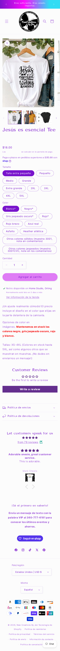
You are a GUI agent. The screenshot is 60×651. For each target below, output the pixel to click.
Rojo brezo (12, 223)
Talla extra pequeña (18, 173)
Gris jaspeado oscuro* (20, 216)
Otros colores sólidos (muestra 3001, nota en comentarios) (29, 239)
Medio (10, 180)
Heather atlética (33, 231)
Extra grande (14, 188)
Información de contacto (41, 639)
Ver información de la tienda (22, 297)
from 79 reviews (28, 442)
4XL (8, 195)
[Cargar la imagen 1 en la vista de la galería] (15, 117)
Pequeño (45, 173)
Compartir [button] (12, 139)
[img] (30, 437)
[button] (6, 21)
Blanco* (11, 208)
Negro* (28, 208)
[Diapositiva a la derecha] (56, 118)
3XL (46, 188)
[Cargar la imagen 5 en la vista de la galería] (45, 117)
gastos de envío (13, 152)
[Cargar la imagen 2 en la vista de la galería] (29, 117)
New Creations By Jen (27, 625)
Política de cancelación (31, 644)
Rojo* (45, 216)
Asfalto (10, 231)
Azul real (33, 223)
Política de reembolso (35, 629)
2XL (33, 188)
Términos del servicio (44, 634)
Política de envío (18, 639)
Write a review (30, 389)
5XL (22, 195)
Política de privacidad (19, 634)
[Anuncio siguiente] (54, 4)
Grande (26, 180)
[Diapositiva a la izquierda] (3, 118)
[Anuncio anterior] (6, 4)
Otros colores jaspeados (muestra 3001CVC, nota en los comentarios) (30, 249)
